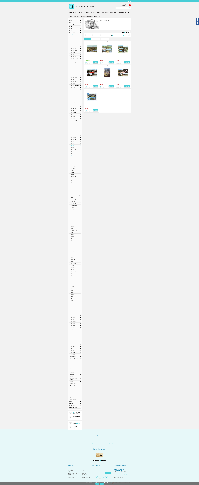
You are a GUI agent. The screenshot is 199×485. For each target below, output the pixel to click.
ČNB (85, 441)
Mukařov (72, 217)
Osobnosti (72, 374)
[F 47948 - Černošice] (92, 72)
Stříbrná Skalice (73, 269)
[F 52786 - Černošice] (123, 72)
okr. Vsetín (73, 344)
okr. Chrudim (73, 83)
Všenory (72, 288)
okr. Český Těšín (73, 62)
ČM (75, 441)
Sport (71, 387)
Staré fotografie (73, 399)
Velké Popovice (73, 284)
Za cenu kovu (71, 24)
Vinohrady (72, 286)
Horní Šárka (73, 168)
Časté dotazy (71, 470)
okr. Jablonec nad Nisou (75, 85)
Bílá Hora (72, 147)
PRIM (104, 441)
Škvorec (72, 273)
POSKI (118, 443)
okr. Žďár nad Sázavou (74, 352)
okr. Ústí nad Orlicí (74, 342)
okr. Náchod (73, 124)
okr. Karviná (73, 97)
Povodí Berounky (74, 238)
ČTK (99, 443)
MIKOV (114, 441)
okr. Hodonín (73, 73)
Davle (72, 157)
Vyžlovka (72, 292)
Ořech (72, 228)
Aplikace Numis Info (85, 474)
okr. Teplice (73, 331)
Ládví (72, 197)
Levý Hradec (73, 201)
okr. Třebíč (72, 335)
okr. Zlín (72, 348)
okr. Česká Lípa (73, 56)
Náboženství (72, 372)
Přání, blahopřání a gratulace (73, 379)
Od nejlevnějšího (96, 38)
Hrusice (72, 172)
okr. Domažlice (73, 66)
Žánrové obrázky (73, 393)
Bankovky (71, 403)
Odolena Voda (73, 222)
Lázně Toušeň (73, 199)
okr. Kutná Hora (73, 108)
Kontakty (83, 471)
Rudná (72, 253)
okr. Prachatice (73, 302)
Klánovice (72, 186)
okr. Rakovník (73, 311)
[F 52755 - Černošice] (107, 72)
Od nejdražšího (105, 38)
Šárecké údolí (73, 271)
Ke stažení (83, 470)
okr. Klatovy (73, 102)
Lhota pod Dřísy (73, 203)
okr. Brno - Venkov (74, 50)
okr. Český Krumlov (74, 60)
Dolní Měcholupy (73, 162)
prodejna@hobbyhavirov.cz (124, 474)
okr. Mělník (73, 116)
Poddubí (72, 234)
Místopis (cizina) (73, 356)
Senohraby (73, 259)
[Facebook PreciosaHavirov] (96, 477)
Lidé (71, 370)
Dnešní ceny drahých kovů (73, 473)
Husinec (72, 174)
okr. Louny (72, 114)
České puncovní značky (73, 471)
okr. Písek (72, 141)
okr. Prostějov (73, 304)
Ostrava (71, 28)
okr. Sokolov (73, 319)
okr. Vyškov (73, 346)
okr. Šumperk (73, 325)
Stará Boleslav (73, 263)
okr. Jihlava (73, 91)
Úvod (70, 16)
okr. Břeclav (73, 54)
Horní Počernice (73, 166)
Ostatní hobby (72, 405)
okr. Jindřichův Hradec (74, 93)
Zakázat (101, 483)
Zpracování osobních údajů (86, 477)
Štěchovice (73, 275)
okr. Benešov (73, 42)
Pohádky (71, 376)
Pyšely (72, 246)
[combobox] (129, 32)
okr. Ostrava (73, 135)
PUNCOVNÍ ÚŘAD (123, 441)
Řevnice (72, 255)
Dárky (70, 30)
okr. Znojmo (73, 350)
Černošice (72, 155)
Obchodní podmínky (72, 474)
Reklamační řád (71, 477)
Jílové (72, 180)
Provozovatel (84, 473)
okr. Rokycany (73, 313)
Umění (71, 389)
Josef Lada (72, 368)
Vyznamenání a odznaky (74, 32)
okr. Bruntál (73, 52)
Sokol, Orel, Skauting (73, 385)
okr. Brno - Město (73, 48)
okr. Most (72, 122)
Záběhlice (72, 294)
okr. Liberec (73, 110)
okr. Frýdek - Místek (74, 68)
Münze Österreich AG (90, 443)
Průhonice (72, 244)
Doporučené (87, 38)
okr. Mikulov (73, 118)
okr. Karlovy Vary (74, 95)
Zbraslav (72, 298)
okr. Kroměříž (73, 106)
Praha (72, 240)
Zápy (72, 296)
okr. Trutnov (73, 333)
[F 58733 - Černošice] (92, 96)
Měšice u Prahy (73, 211)
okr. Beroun (73, 44)
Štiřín (72, 277)
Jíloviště (72, 182)
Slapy (72, 261)
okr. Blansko (73, 46)
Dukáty (70, 26)
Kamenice (72, 184)
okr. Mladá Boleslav (74, 120)
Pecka (72, 232)
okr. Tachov (73, 329)
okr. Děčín (72, 64)
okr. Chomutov (73, 81)
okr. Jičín (72, 89)
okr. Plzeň (72, 143)
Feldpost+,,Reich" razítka (74, 363)
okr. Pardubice (73, 137)
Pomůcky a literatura (73, 407)
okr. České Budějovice (74, 58)
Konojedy (72, 193)
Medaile (70, 22)
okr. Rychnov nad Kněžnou (75, 315)
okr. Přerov (73, 306)
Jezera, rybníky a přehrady (74, 365)
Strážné (72, 267)
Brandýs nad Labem (74, 149)
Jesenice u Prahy (73, 176)
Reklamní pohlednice (73, 383)
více (111, 482)
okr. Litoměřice (73, 112)
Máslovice (72, 209)
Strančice (72, 265)
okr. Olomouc (73, 131)
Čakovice (72, 151)
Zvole (72, 300)
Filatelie (70, 401)
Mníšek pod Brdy (73, 215)
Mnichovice (73, 213)
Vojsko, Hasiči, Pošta (73, 391)
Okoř (72, 224)
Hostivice (72, 170)
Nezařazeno (73, 354)
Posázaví (72, 236)
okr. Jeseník (73, 87)
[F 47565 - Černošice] (107, 48)
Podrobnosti (111, 62)
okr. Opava (73, 133)
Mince (70, 20)
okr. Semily (73, 317)
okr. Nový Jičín (73, 126)
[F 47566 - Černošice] (123, 48)
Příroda (71, 381)
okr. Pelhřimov (73, 139)
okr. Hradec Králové (74, 77)
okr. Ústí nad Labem (74, 340)
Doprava (71, 361)
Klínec (72, 191)
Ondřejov (72, 226)
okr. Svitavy (73, 323)
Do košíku (95, 62)
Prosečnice (73, 242)
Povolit (97, 483)
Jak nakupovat (71, 478)
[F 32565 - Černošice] (92, 48)
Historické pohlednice (75, 16)
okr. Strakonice (73, 321)
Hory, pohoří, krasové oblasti (74, 359)
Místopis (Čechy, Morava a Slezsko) (87, 16)
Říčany (72, 257)
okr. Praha (95, 16)
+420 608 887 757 (125, 5)
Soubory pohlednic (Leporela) (73, 397)
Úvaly (72, 282)
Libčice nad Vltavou (74, 205)
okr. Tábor (72, 327)
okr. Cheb (72, 79)
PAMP (80, 443)
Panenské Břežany (74, 230)
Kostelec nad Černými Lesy (75, 195)
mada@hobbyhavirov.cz (125, 4)
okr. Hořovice (73, 75)
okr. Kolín (72, 104)
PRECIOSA (95, 441)
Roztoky (72, 251)
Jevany (72, 178)
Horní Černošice (73, 164)
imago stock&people (109, 443)
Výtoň (72, 290)
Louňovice (72, 207)
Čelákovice (73, 153)
